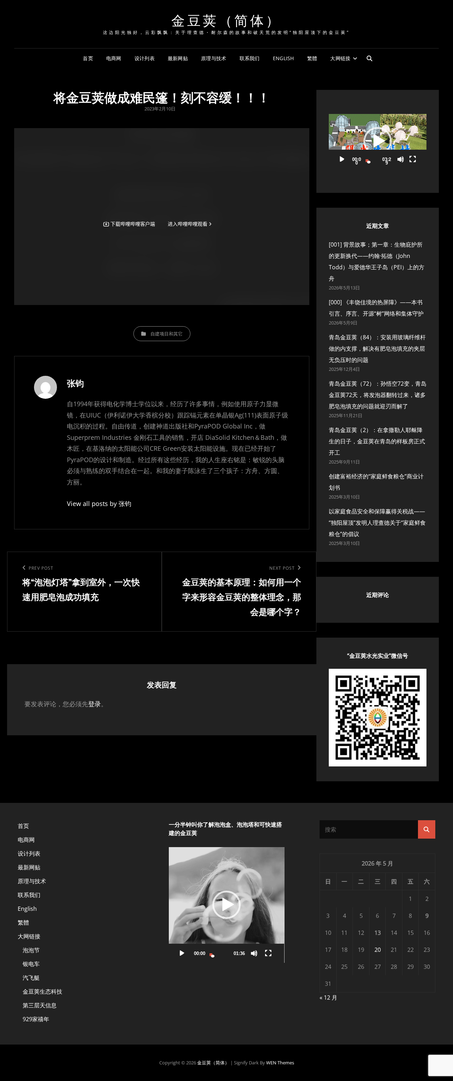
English (283, 58)
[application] (377, 141)
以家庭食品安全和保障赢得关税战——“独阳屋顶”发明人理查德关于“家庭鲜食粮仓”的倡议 (377, 522)
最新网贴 (178, 58)
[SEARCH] (369, 58)
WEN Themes (280, 1062)
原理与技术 (213, 58)
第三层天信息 (40, 1005)
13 (377, 933)
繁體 (312, 58)
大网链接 (340, 58)
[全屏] (412, 159)
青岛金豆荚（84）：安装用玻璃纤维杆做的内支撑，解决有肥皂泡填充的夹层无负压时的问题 (377, 348)
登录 (94, 704)
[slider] (372, 159)
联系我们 (250, 58)
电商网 (113, 58)
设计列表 (144, 58)
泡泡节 (31, 950)
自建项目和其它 (166, 333)
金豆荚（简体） (226, 20)
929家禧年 (36, 1019)
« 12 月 (328, 997)
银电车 (31, 964)
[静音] (400, 159)
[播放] (341, 159)
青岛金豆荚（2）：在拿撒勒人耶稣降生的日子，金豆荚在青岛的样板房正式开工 (377, 441)
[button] (377, 141)
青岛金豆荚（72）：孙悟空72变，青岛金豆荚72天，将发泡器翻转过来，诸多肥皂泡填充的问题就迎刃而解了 (377, 395)
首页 (88, 58)
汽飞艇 (31, 978)
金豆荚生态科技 (42, 991)
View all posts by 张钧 (99, 503)
